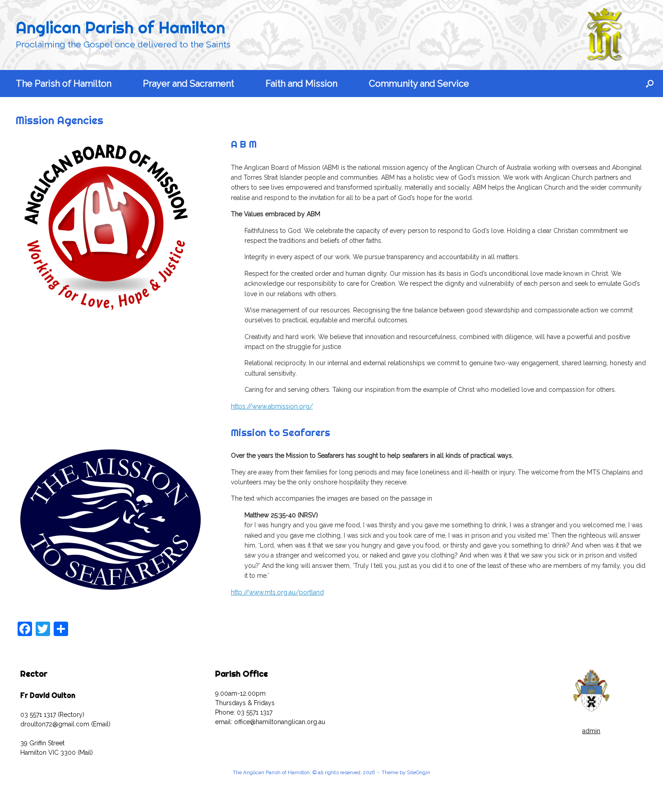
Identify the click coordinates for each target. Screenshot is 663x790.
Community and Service (419, 83)
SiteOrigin (418, 772)
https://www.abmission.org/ (272, 406)
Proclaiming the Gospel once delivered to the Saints (123, 44)
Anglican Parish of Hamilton (120, 27)
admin (591, 730)
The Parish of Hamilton (63, 83)
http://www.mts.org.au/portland (277, 592)
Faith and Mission (301, 83)
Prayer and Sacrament (188, 83)
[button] (649, 83)
